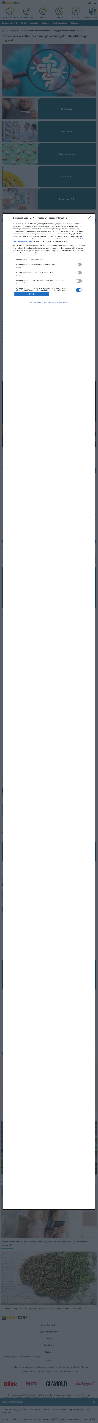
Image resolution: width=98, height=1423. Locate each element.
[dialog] (49, 711)
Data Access (49, 302)
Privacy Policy (62, 302)
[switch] (79, 264)
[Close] (90, 218)
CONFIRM (31, 294)
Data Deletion (35, 302)
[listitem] (49, 259)
